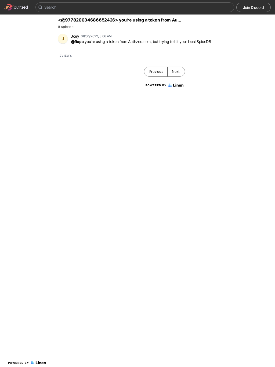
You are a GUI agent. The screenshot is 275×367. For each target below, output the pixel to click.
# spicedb (65, 27)
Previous (156, 71)
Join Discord (253, 7)
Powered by (18, 362)
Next (176, 71)
